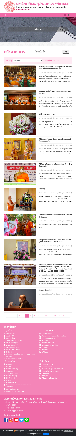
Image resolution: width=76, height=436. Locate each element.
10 (46, 315)
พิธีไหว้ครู (42, 189)
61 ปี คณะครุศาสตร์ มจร (47, 114)
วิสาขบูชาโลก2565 (45, 290)
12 (55, 315)
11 (50, 315)
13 (59, 315)
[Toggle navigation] (5, 15)
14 (64, 315)
